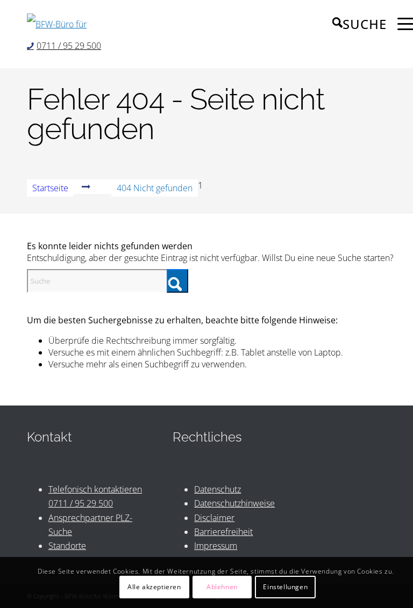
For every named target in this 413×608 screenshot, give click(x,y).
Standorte (67, 546)
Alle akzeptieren (154, 586)
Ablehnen (222, 586)
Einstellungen (285, 586)
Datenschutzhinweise (234, 503)
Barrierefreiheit (223, 532)
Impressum (215, 546)
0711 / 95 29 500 (69, 46)
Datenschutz (217, 489)
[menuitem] (354, 24)
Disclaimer (214, 518)
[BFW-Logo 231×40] (64, 24)
